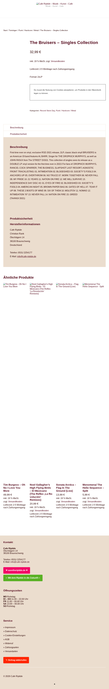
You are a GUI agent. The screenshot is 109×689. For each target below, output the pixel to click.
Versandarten (11, 651)
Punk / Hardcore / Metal (29, 30)
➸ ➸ (23, 578)
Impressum (10, 627)
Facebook (5, 672)
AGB (7, 639)
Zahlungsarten (12, 647)
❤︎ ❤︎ (17, 570)
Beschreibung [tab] (16, 127)
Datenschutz (11, 631)
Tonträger (13, 30)
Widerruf (9, 643)
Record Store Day (47, 111)
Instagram (10, 672)
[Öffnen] (54, 22)
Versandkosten (58, 61)
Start (5, 30)
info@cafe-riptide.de (26, 256)
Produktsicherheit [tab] (18, 134)
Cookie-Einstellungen (15, 635)
